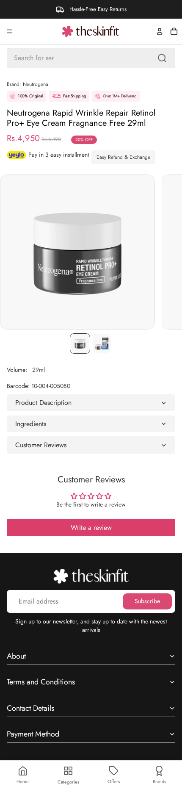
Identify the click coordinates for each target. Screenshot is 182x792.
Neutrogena (35, 84)
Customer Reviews (40, 445)
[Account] (159, 31)
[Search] (162, 58)
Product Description (43, 402)
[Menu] (9, 31)
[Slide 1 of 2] (80, 343)
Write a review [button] (91, 527)
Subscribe (147, 601)
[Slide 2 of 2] (102, 343)
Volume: (26, 370)
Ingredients (30, 424)
